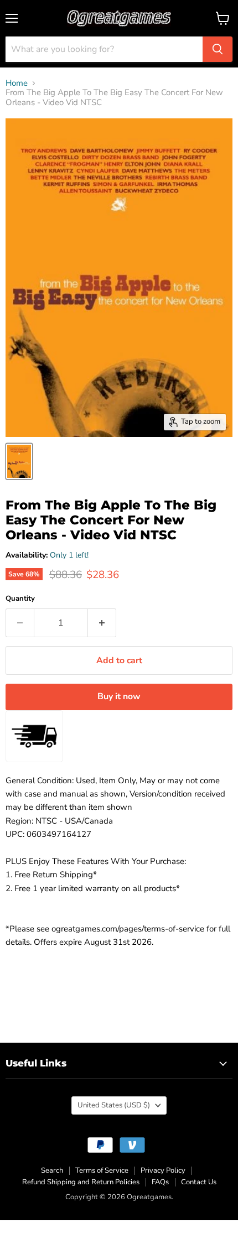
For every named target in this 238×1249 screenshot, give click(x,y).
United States (113, 1105)
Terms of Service (101, 1170)
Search (52, 1170)
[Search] (217, 49)
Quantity (20, 599)
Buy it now (119, 696)
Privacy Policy (163, 1170)
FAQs (160, 1182)
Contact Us (198, 1182)
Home (17, 83)
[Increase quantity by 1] (102, 622)
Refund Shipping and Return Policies (80, 1182)
